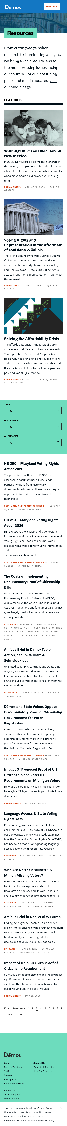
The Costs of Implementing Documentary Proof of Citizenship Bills (32, 581)
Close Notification (61, 1114)
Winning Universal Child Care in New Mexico (32, 153)
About (7, 1063)
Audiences (11, 436)
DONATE (51, 6)
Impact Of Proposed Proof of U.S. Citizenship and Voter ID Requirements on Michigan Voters (32, 775)
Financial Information (44, 1067)
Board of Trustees (13, 1067)
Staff (6, 1071)
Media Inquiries (12, 1098)
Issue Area (11, 420)
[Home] (12, 11)
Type (7, 404)
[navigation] (63, 5)
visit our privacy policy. (42, 1120)
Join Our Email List (43, 1071)
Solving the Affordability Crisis (31, 338)
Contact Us (10, 1090)
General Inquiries (13, 1094)
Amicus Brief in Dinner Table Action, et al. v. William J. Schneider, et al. (27, 655)
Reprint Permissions (14, 1083)
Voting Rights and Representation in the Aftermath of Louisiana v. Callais (33, 244)
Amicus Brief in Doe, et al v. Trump (32, 916)
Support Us (39, 1063)
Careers (8, 1075)
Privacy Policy (11, 1079)
